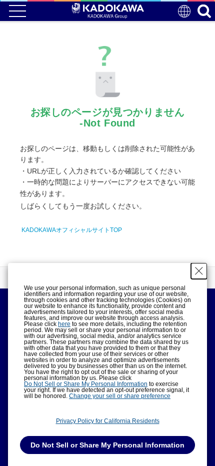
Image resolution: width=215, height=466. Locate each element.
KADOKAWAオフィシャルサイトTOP (72, 230)
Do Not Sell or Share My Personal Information (86, 384)
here (64, 324)
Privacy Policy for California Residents (108, 421)
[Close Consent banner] (199, 271)
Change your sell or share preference (119, 396)
